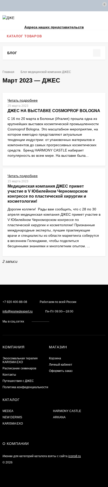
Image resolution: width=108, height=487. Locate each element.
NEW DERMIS (12, 417)
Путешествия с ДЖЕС (18, 381)
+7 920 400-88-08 (15, 302)
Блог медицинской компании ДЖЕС (46, 72)
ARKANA (59, 417)
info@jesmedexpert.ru (18, 311)
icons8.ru (74, 456)
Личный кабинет (60, 364)
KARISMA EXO (13, 423)
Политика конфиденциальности (25, 387)
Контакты (9, 374)
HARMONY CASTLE (67, 411)
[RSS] (20, 53)
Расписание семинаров (19, 368)
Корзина (55, 358)
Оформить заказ (61, 371)
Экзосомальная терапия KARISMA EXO (20, 360)
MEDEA (8, 411)
